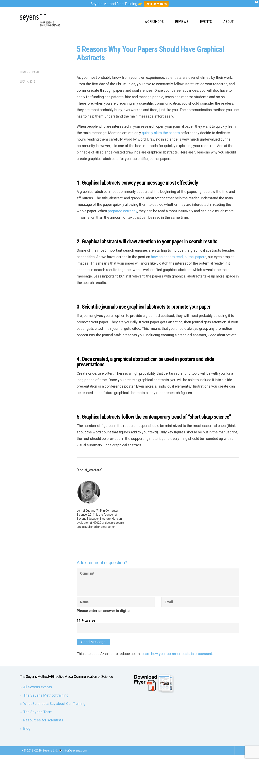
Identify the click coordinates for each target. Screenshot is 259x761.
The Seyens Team (37, 712)
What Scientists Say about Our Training (54, 703)
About (228, 21)
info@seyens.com (75, 750)
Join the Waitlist (156, 3)
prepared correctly (122, 211)
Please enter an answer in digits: (104, 611)
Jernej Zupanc (29, 72)
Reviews (181, 21)
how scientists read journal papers (178, 257)
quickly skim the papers (161, 133)
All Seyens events (37, 687)
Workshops (154, 21)
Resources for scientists (43, 720)
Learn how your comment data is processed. (177, 654)
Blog (26, 728)
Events (206, 21)
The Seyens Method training (45, 695)
